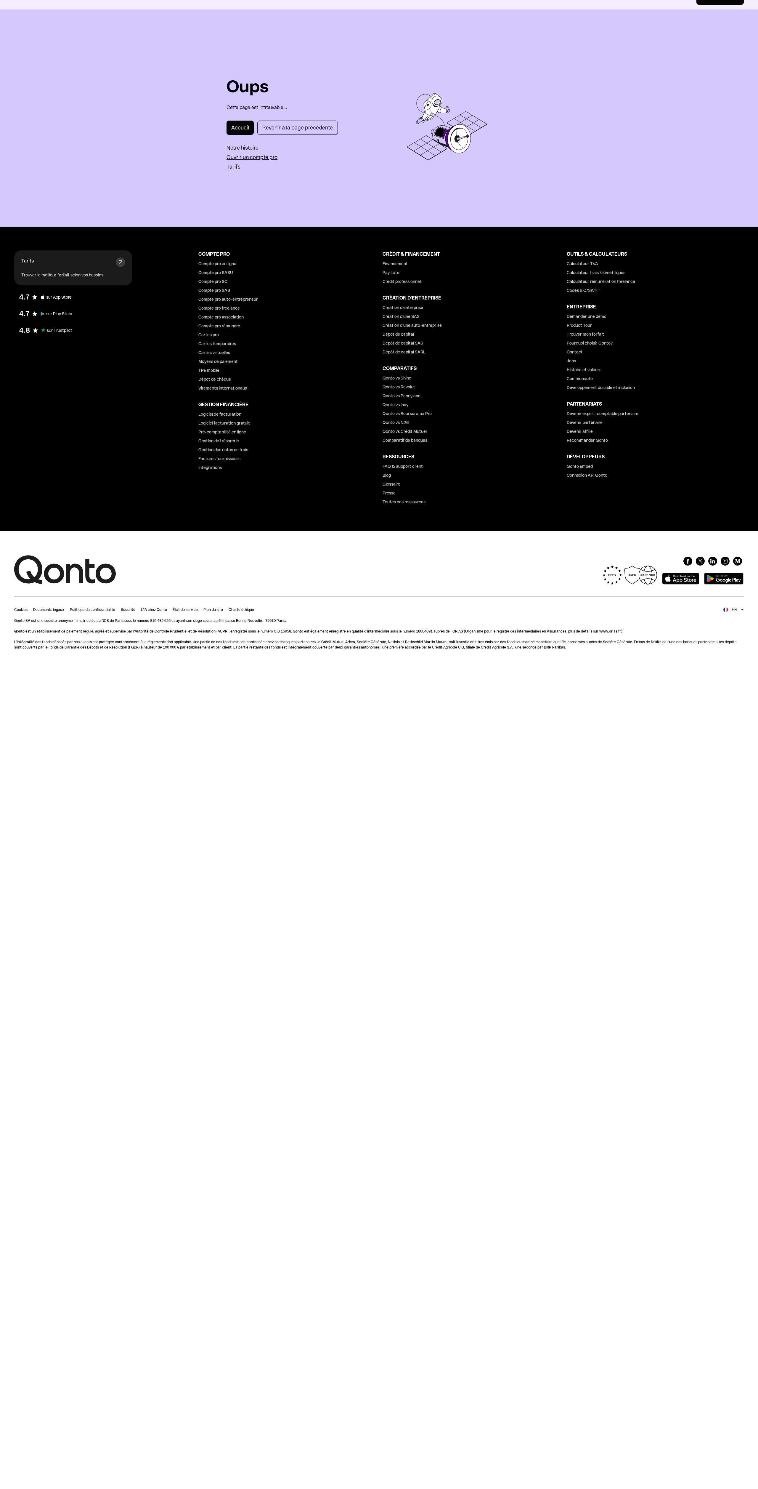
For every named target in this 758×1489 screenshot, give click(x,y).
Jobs (571, 360)
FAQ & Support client (403, 466)
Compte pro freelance (219, 308)
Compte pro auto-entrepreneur (228, 299)
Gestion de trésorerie (218, 440)
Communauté (580, 378)
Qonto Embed (580, 466)
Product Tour (579, 325)
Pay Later (392, 272)
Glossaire (391, 484)
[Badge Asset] (687, 561)
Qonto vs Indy (395, 404)
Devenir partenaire (585, 422)
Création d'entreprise (403, 307)
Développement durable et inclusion (601, 387)
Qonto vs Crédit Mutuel (405, 431)
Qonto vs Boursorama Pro (407, 413)
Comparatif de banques (405, 440)
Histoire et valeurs (584, 369)
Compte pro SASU (215, 272)
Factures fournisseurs (219, 458)
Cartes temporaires (217, 343)
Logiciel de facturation (219, 414)
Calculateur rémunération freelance (601, 281)
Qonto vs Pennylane (401, 395)
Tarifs (233, 167)
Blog (387, 475)
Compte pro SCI (213, 281)
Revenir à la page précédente (297, 127)
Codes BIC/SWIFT (583, 290)
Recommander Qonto (587, 440)
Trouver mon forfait (585, 334)
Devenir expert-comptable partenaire (602, 413)
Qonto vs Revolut (399, 387)
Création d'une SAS (401, 316)
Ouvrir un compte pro (252, 157)
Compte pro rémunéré (219, 326)
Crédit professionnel (402, 281)
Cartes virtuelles (214, 352)
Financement (395, 263)
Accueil (240, 127)
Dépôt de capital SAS (403, 343)
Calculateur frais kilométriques (596, 272)
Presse (389, 493)
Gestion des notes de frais (223, 449)
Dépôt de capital (398, 334)
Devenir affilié (580, 431)
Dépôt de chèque (214, 379)
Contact (575, 352)
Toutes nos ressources (404, 501)
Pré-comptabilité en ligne (222, 432)
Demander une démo (586, 316)
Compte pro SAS (214, 290)
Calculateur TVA (582, 263)
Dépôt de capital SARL (404, 352)
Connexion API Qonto (587, 475)
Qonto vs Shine (397, 378)
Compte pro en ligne (217, 263)
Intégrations (210, 467)
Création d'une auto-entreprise (412, 325)
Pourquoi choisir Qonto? (590, 343)
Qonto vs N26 (396, 422)
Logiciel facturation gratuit (224, 423)
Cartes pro (208, 334)
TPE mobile (208, 370)
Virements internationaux (222, 388)
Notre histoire (242, 148)
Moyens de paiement (218, 361)
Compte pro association (221, 317)
